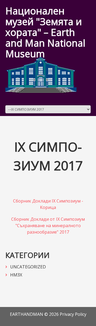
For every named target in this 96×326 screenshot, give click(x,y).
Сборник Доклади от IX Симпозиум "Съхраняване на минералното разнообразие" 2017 (48, 225)
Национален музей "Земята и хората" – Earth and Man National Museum (45, 32)
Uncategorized (28, 267)
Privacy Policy (73, 314)
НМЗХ (16, 275)
